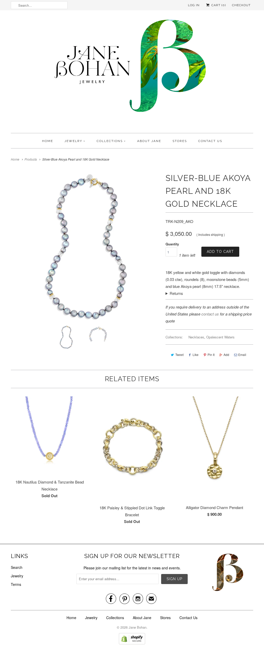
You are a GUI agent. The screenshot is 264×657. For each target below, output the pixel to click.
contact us (210, 314)
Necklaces (196, 337)
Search (16, 567)
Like (196, 354)
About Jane (149, 141)
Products (30, 159)
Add (226, 354)
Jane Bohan (137, 627)
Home (47, 141)
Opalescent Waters (220, 337)
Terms (16, 584)
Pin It (211, 354)
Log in (194, 5)
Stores (179, 141)
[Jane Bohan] (132, 73)
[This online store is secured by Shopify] (132, 642)
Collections (110, 141)
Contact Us (210, 141)
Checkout (241, 5)
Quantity (172, 244)
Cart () (218, 5)
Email (242, 354)
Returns (176, 293)
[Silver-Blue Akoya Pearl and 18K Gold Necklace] (85, 246)
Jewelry (73, 141)
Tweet (179, 354)
